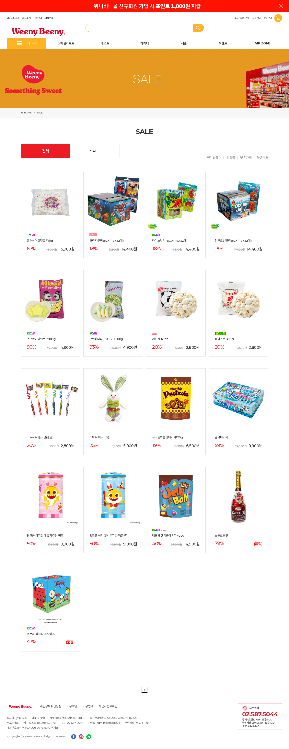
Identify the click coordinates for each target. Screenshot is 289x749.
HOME (27, 112)
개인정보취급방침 (50, 706)
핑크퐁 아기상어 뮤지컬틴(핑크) (46, 535)
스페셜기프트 (66, 43)
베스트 (105, 43)
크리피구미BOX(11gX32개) (106, 240)
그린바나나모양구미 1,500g (106, 339)
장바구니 (268, 18)
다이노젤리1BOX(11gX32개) (170, 240)
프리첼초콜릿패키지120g (167, 437)
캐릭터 (144, 43)
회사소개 (26, 18)
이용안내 (88, 706)
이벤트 (223, 43)
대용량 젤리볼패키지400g (168, 535)
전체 (45, 151)
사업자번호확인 (108, 706)
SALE (39, 112)
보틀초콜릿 (221, 535)
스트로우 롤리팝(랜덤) (40, 437)
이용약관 (72, 706)
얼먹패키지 (221, 437)
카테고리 (30, 43)
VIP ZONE (262, 43)
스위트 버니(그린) (100, 437)
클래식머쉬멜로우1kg (40, 240)
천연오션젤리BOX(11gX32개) (233, 240)
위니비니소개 (13, 18)
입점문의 (49, 18)
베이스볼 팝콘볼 (224, 339)
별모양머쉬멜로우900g (41, 339)
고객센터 (256, 18)
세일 (184, 43)
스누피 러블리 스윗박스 (41, 634)
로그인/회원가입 (241, 18)
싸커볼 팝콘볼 (160, 339)
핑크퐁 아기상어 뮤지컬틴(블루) (108, 535)
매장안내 (37, 18)
